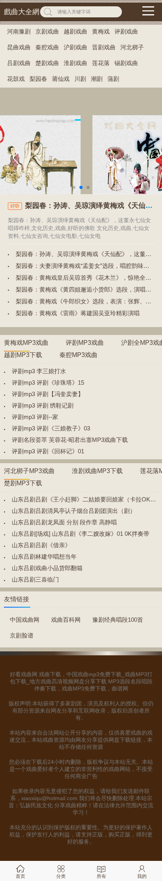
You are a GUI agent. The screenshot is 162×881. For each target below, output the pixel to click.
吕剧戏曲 (19, 63)
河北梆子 (132, 47)
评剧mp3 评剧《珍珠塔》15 (48, 382)
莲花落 (101, 63)
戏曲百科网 (66, 619)
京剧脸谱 (21, 635)
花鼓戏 (16, 78)
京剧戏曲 (47, 31)
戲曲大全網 (21, 12)
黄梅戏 (101, 31)
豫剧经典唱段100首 (117, 619)
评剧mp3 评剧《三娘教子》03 (51, 428)
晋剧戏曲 (104, 47)
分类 (61, 876)
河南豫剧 (19, 31)
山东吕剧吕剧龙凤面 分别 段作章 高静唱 (64, 522)
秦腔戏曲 (47, 47)
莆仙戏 (61, 78)
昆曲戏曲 (19, 47)
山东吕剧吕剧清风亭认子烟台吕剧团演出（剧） (74, 510)
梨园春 (38, 78)
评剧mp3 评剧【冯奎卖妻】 (48, 394)
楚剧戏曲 (47, 63)
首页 (20, 876)
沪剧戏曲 (75, 47)
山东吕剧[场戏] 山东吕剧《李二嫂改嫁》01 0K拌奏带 (80, 533)
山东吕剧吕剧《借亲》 (41, 545)
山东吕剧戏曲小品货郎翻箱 (47, 568)
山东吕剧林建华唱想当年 (44, 556)
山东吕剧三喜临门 (35, 579)
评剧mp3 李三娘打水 (39, 371)
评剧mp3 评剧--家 (35, 416)
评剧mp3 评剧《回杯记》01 (48, 451)
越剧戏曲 (75, 31)
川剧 (80, 78)
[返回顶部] (146, 784)
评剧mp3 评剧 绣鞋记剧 (43, 405)
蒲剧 (113, 78)
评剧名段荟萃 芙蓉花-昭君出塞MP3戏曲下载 (70, 439)
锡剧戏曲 (126, 63)
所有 (101, 876)
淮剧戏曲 (75, 63)
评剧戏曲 (126, 31)
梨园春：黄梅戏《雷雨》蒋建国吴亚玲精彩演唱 (78, 313)
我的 (142, 876)
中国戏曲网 (24, 619)
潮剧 (97, 78)
